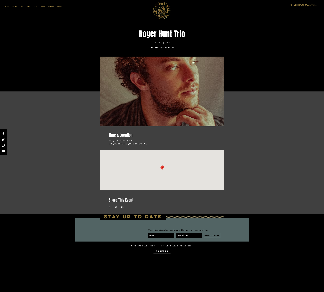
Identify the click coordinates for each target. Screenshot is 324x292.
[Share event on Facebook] (110, 207)
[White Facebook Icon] (3, 133)
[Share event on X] (116, 207)
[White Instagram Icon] (3, 145)
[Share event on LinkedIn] (122, 207)
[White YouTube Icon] (3, 151)
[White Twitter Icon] (3, 139)
